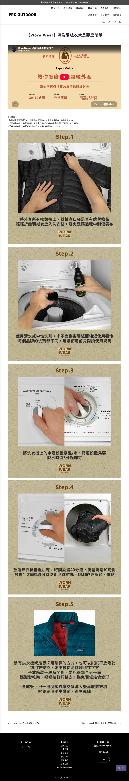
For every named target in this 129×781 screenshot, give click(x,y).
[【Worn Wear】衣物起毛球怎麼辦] (9, 723)
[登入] (109, 21)
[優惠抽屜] (114, 21)
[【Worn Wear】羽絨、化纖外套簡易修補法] (120, 723)
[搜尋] (103, 21)
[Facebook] (22, 747)
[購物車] (120, 21)
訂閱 (103, 759)
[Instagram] (28, 747)
